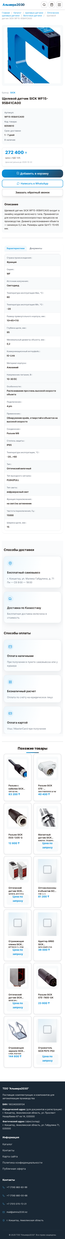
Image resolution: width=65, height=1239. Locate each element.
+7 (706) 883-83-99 (17, 1187)
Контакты (8, 1150)
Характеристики (16, 248)
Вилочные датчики (32, 15)
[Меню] (59, 5)
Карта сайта (10, 1156)
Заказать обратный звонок (32, 192)
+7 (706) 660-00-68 (17, 1195)
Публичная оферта (14, 1168)
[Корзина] (52, 5)
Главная (6, 13)
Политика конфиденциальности (22, 1162)
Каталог (17, 13)
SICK (12, 92)
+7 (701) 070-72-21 (17, 1204)
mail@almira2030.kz (17, 1212)
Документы (36, 248)
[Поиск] (44, 5)
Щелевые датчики (34, 13)
